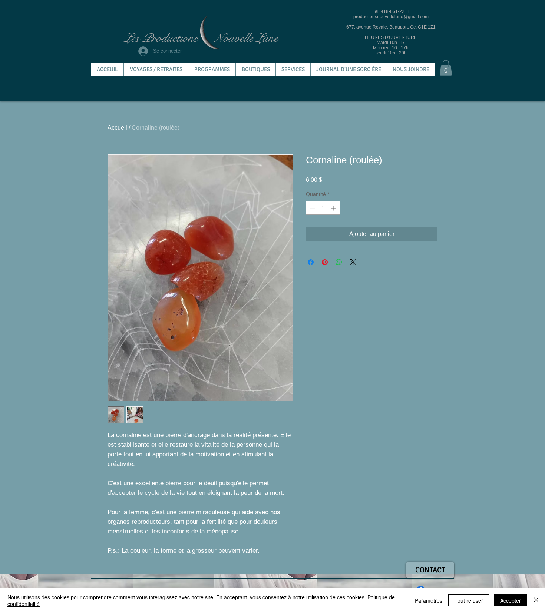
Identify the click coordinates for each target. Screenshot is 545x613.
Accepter (510, 600)
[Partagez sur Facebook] (310, 262)
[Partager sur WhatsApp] (338, 262)
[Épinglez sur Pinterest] (324, 262)
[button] (445, 68)
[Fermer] (536, 600)
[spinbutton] (323, 207)
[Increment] (334, 207)
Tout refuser (469, 600)
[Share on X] (353, 262)
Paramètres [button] (428, 600)
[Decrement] (311, 207)
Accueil (117, 127)
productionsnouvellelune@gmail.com (391, 16)
